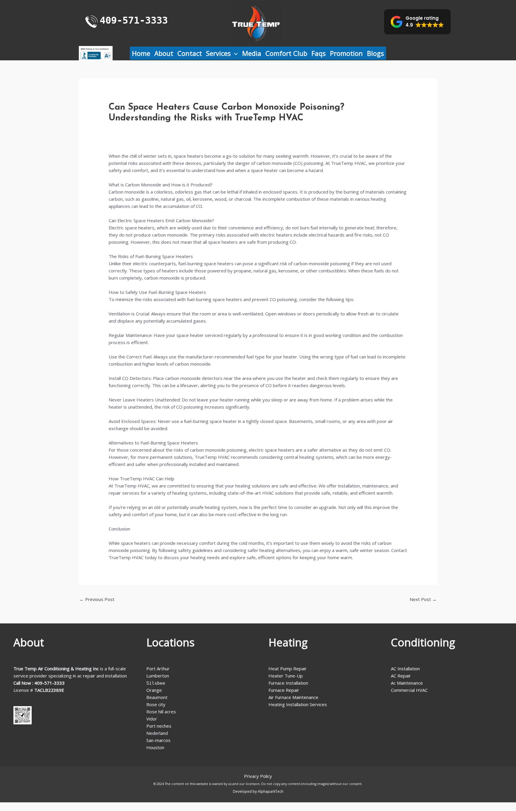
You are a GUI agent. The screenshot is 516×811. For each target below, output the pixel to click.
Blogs (375, 53)
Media (251, 53)
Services (218, 53)
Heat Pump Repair (287, 669)
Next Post (423, 599)
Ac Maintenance (407, 683)
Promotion (346, 53)
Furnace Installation (288, 683)
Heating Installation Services (297, 704)
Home (141, 53)
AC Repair (401, 676)
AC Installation (405, 669)
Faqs (318, 53)
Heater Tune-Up (285, 676)
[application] (234, 53)
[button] (417, 21)
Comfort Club (286, 53)
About (163, 53)
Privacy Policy (258, 776)
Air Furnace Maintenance (293, 697)
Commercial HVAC (409, 690)
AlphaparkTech (270, 791)
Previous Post (96, 599)
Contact (189, 53)
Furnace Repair (283, 690)
